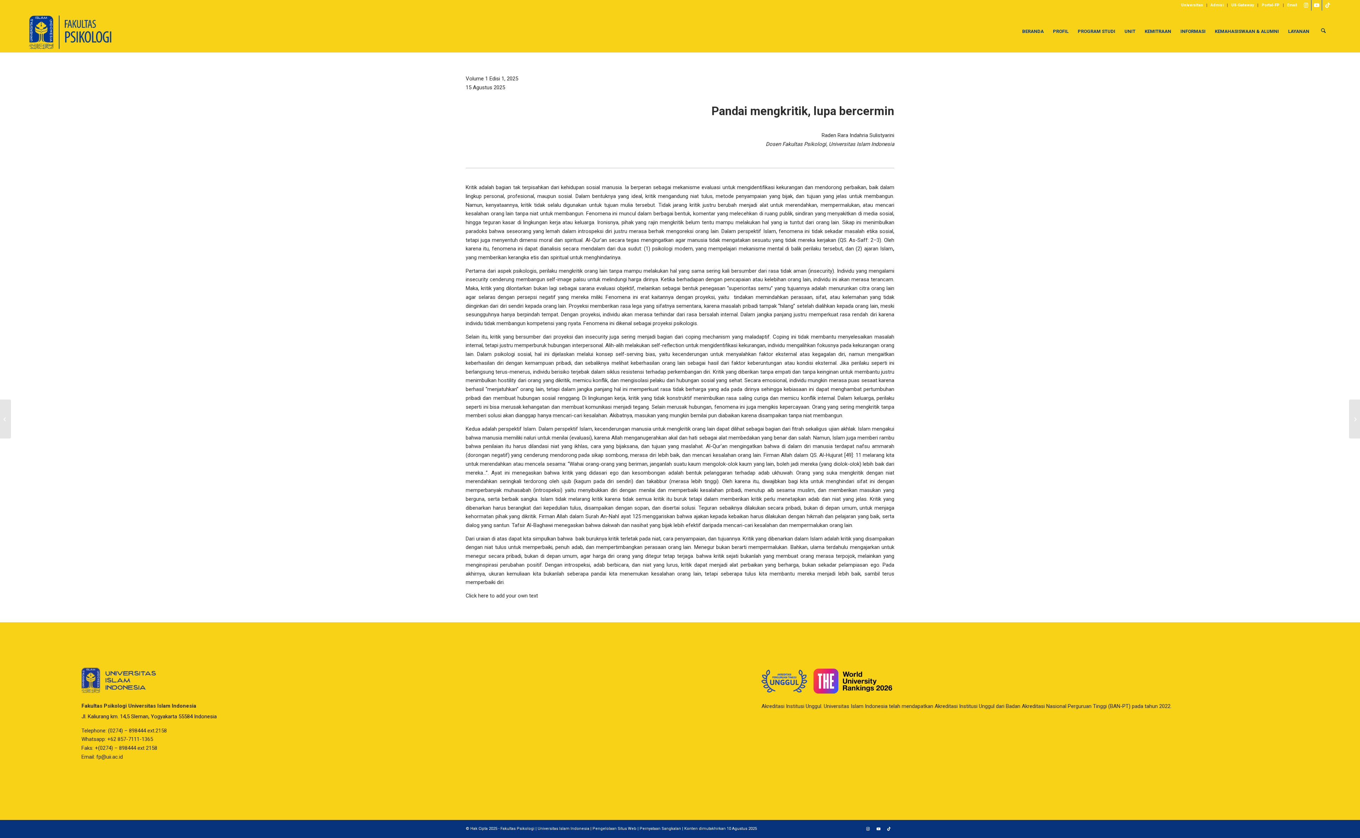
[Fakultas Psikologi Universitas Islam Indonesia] (70, 31)
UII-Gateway (1242, 5)
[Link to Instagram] (1306, 5)
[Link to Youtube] (1316, 5)
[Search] (1323, 31)
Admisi (1217, 5)
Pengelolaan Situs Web (614, 828)
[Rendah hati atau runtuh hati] (5, 419)
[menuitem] (1192, 5)
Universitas (1192, 5)
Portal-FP (1271, 5)
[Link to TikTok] (1327, 5)
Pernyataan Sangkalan (660, 828)
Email (1292, 5)
